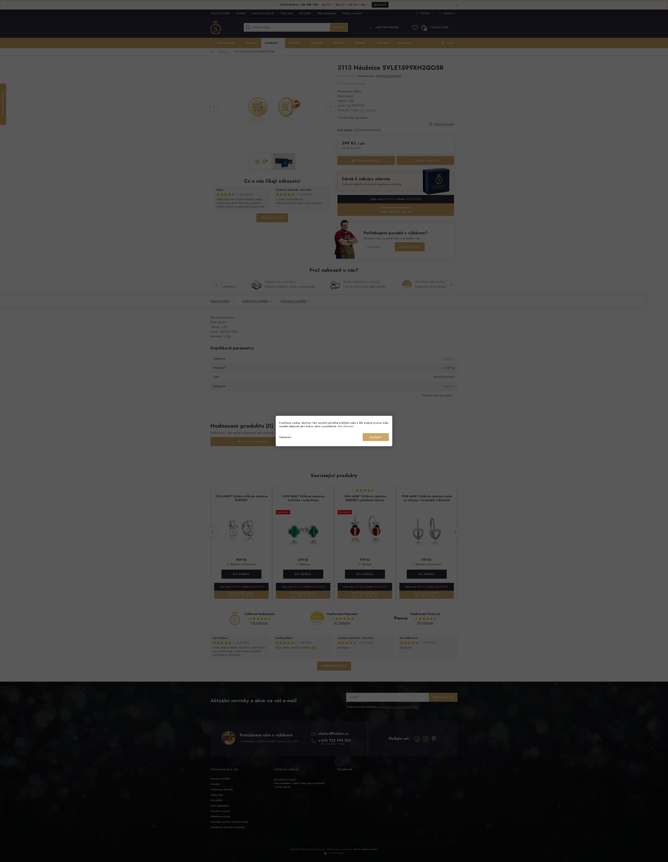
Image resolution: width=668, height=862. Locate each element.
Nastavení (285, 437)
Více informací (345, 426)
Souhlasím (376, 437)
